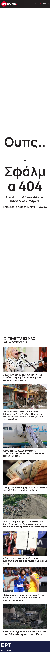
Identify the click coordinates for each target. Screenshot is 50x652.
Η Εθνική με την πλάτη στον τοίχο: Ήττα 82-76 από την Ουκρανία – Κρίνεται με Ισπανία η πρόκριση (23, 597)
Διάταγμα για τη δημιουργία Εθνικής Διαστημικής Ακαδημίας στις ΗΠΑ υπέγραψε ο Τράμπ (25, 561)
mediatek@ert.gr (8, 650)
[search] (35, 4)
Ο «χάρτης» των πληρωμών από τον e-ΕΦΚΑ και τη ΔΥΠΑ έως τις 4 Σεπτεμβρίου (25, 488)
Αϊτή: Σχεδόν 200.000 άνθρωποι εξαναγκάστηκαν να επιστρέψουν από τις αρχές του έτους (24, 453)
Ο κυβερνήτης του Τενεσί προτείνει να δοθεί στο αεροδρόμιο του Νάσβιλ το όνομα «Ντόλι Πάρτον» (22, 377)
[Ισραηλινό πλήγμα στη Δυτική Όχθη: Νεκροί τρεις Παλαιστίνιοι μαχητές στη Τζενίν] (25, 616)
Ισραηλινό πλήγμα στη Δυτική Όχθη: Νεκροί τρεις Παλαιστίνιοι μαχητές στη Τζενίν (25, 633)
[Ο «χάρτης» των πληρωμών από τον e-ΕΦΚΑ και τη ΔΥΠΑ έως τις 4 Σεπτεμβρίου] (25, 472)
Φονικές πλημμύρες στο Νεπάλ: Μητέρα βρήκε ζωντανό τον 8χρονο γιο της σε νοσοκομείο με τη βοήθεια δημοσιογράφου (25, 524)
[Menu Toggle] (20, 4)
